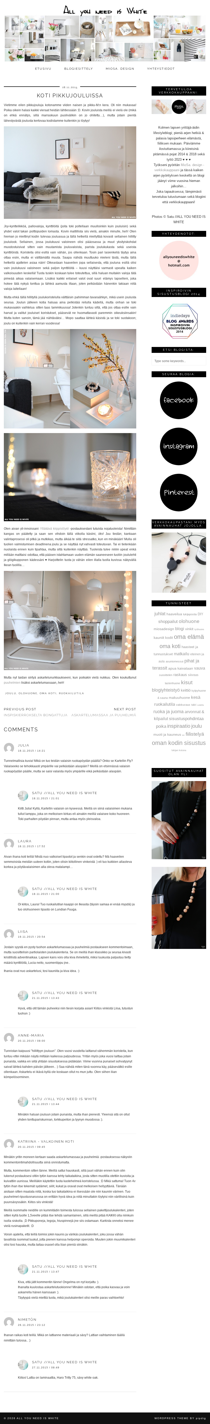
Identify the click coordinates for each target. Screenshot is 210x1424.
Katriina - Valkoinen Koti (46, 1141)
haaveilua (174, 614)
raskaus (180, 674)
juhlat (159, 613)
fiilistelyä (195, 734)
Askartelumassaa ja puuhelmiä (103, 712)
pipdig (201, 1418)
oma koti (48, 693)
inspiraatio (178, 726)
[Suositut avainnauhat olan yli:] (179, 858)
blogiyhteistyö (166, 690)
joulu (10, 693)
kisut (187, 682)
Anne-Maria (31, 1035)
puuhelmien (12, 682)
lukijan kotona (179, 750)
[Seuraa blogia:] (179, 418)
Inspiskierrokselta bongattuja (36, 712)
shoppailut (168, 621)
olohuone (28, 693)
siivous (193, 675)
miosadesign (164, 629)
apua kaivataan (180, 668)
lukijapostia (190, 614)
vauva (199, 668)
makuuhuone (179, 697)
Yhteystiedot (161, 68)
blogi (179, 628)
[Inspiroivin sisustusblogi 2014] (179, 338)
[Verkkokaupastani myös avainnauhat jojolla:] (179, 591)
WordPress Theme (171, 1418)
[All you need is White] (105, 32)
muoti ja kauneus (167, 734)
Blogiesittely (78, 68)
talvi (193, 704)
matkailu (181, 653)
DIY (200, 614)
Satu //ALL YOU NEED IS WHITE (64, 793)
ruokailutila (71, 693)
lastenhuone (172, 683)
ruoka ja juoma (168, 711)
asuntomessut (174, 661)
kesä (195, 697)
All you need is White (38, 1418)
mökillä (200, 705)
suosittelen (165, 675)
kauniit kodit (163, 638)
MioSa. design (120, 68)
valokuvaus (183, 704)
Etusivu (43, 68)
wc (183, 735)
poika (161, 726)
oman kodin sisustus (179, 743)
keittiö (186, 690)
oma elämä (189, 636)
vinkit (189, 629)
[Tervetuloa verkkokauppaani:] (179, 113)
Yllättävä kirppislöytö (54, 528)
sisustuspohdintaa (186, 718)
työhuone (199, 629)
